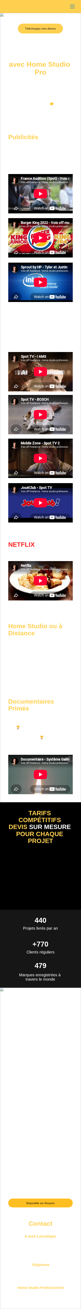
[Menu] (72, 6)
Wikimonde (47, 109)
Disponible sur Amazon (40, 1203)
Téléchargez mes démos (40, 28)
